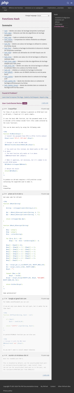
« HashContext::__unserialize (55, 8)
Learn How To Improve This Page (12, 97)
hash (5, 31)
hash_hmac (8, 57)
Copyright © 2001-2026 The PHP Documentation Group (20, 386)
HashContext (58, 24)
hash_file (7, 44)
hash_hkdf (7, 53)
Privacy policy (7, 391)
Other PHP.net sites (64, 386)
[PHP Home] (5, 3)
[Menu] (71, 3)
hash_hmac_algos (10, 61)
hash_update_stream (11, 85)
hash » (70, 8)
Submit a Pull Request (31, 97)
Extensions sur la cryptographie (34, 8)
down (6, 108)
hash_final (7, 48)
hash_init (7, 70)
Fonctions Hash (59, 26)
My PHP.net (44, 386)
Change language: (31, 15)
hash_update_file (10, 81)
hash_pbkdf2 (8, 72)
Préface (4, 8)
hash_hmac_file (9, 66)
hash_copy (7, 37)
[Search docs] (68, 3)
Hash (5, 10)
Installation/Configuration (61, 18)
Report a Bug (44, 97)
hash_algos (8, 33)
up (3, 298)
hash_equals (8, 39)
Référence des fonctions (16, 8)
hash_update (8, 76)
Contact (53, 386)
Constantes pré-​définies (59, 21)
